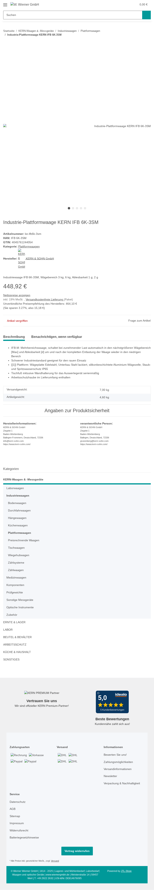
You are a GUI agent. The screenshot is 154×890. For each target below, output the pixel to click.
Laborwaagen (15, 488)
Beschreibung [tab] (14, 336)
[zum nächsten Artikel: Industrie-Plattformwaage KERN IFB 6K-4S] (146, 42)
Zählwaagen (16, 570)
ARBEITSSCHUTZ (14, 644)
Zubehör (11, 614)
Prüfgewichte (14, 592)
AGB (12, 808)
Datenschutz (17, 801)
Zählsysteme (16, 562)
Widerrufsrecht (19, 830)
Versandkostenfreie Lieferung (45, 299)
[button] (125, 4)
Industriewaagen (17, 495)
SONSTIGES (11, 659)
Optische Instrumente (20, 607)
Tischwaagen (16, 547)
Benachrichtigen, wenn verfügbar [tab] (56, 336)
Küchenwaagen (18, 525)
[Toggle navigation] (5, 3)
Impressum (17, 823)
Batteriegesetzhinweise (24, 837)
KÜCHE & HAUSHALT (17, 652)
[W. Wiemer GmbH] (24, 4)
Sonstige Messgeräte (19, 599)
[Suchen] (146, 15)
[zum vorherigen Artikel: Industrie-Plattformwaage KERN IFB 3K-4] (138, 42)
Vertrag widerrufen (77, 851)
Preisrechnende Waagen (23, 540)
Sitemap (15, 816)
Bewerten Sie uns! (115, 754)
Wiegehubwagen (18, 555)
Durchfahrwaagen (19, 510)
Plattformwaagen (29, 246)
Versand (55, 861)
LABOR (8, 629)
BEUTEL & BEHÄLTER (17, 637)
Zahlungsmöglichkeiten (118, 762)
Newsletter (110, 776)
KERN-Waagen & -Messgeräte (23, 479)
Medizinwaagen (16, 577)
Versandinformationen (118, 769)
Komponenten (15, 585)
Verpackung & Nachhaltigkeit (122, 783)
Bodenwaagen (17, 503)
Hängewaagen (17, 518)
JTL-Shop (126, 871)
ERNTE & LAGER (14, 622)
